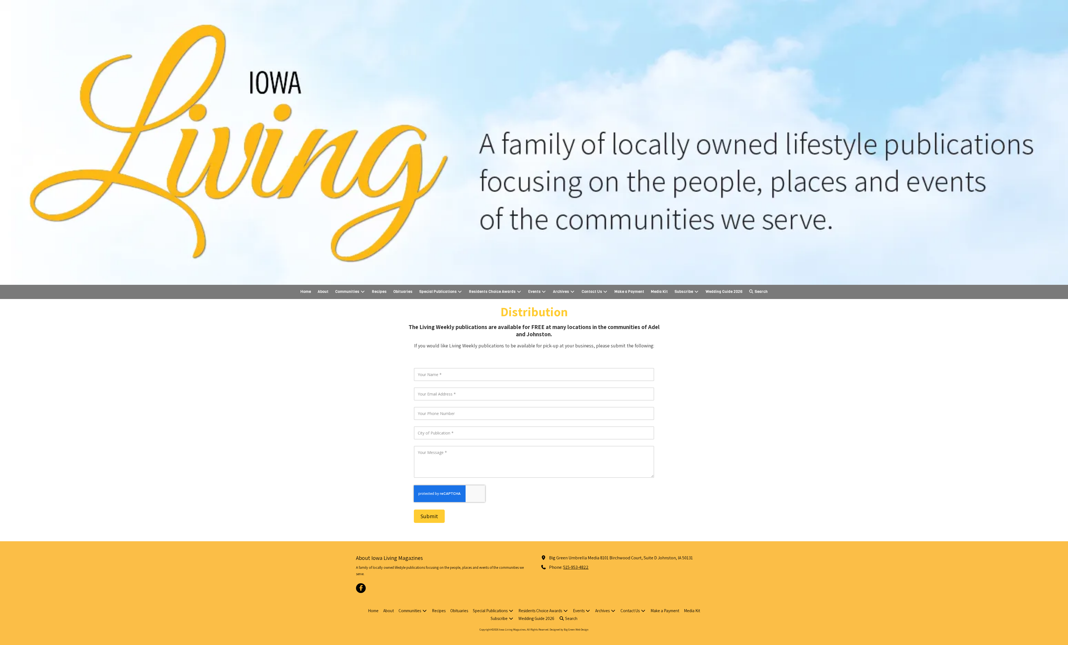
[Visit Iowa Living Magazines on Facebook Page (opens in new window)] (361, 588)
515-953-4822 (576, 567)
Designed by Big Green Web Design (569, 629)
